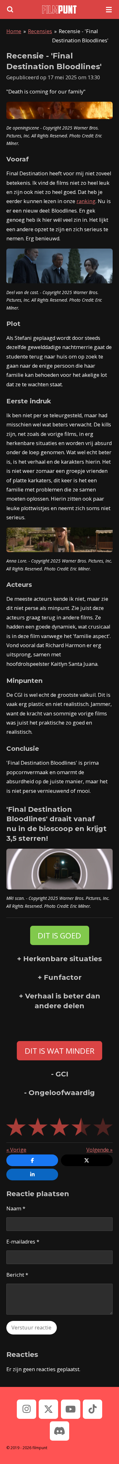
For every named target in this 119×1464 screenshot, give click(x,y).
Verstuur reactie (31, 1327)
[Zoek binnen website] (10, 9)
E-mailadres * (22, 1241)
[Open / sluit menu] (109, 9)
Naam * (15, 1208)
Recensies (40, 31)
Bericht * (17, 1274)
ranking (86, 201)
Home (13, 31)
